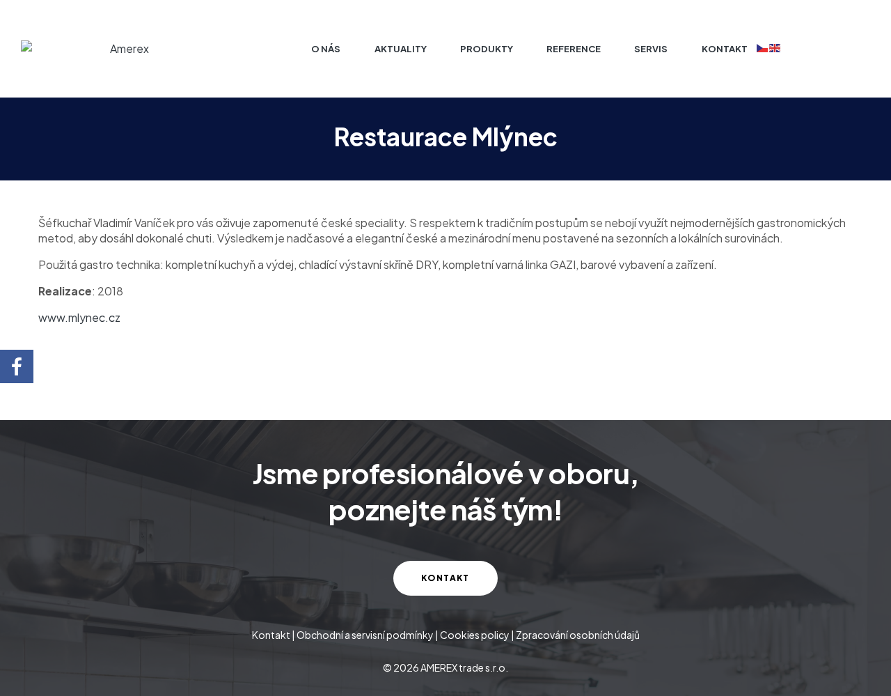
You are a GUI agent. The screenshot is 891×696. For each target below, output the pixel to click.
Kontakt (271, 634)
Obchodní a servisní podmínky (365, 634)
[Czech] (763, 47)
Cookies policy (475, 634)
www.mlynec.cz (79, 317)
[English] (775, 47)
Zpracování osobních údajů (578, 634)
